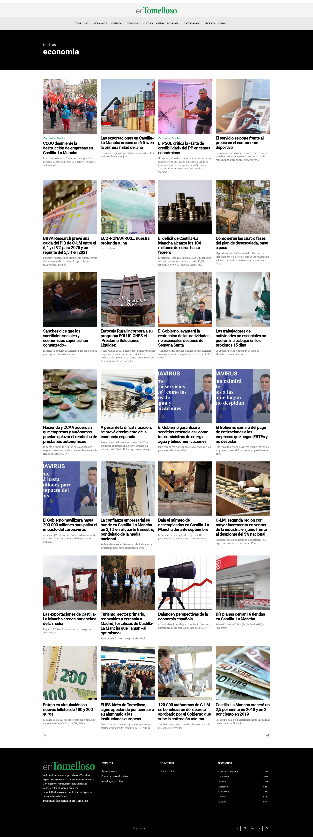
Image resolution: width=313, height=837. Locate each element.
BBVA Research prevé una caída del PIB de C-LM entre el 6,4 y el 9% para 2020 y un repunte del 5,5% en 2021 (69, 245)
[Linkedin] (252, 828)
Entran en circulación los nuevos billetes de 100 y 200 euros (68, 709)
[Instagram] (245, 828)
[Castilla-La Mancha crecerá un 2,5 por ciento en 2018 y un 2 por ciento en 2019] (243, 673)
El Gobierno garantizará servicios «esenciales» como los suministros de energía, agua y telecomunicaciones (183, 434)
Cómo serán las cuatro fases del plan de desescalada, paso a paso (242, 243)
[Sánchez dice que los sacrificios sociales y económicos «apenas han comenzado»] (70, 299)
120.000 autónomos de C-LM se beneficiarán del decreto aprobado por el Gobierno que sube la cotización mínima (184, 711)
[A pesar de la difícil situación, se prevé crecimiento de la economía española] (128, 396)
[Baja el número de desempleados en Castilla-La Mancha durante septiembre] (185, 488)
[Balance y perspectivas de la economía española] (185, 583)
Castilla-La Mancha (54, 138)
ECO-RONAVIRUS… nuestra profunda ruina (125, 240)
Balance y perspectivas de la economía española (183, 616)
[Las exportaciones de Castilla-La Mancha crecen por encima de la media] (70, 583)
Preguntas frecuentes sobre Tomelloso (66, 800)
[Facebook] (238, 828)
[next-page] (267, 735)
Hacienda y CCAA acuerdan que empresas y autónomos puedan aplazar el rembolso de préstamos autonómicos (70, 434)
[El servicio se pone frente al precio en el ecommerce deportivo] (243, 106)
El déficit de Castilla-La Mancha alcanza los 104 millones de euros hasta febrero (179, 245)
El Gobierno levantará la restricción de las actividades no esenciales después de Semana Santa (183, 338)
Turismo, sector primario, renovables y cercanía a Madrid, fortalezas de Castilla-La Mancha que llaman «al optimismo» (127, 623)
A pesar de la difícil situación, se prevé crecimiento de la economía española (126, 432)
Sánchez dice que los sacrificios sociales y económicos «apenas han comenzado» (65, 338)
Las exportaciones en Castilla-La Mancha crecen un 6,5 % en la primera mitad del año (127, 143)
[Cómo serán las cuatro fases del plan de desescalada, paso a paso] (243, 207)
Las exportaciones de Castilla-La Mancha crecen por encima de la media (69, 619)
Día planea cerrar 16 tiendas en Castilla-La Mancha (240, 616)
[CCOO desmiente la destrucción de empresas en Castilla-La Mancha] (70, 106)
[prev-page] (45, 735)
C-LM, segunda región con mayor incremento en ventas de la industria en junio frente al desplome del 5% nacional (241, 527)
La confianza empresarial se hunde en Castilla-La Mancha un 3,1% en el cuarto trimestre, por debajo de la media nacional (127, 529)
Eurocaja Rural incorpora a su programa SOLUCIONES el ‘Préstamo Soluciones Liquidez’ (127, 338)
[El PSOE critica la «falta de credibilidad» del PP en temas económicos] (185, 106)
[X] (267, 828)
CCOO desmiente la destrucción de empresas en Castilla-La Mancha (68, 148)
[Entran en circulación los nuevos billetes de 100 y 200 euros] (70, 673)
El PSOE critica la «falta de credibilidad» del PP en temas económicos (184, 148)
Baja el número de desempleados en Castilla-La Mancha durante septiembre (183, 525)
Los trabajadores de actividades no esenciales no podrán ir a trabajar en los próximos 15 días (241, 338)
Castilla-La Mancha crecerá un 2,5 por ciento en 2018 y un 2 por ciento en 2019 (243, 709)
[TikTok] (260, 828)
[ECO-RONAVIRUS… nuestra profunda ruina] (128, 207)
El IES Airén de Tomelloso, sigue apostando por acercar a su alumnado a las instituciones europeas (127, 711)
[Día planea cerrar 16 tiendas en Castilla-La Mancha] (243, 583)
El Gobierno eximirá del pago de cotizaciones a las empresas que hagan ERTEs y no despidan (242, 434)
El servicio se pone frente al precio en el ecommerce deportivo (240, 143)
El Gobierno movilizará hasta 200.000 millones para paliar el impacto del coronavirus (70, 525)
